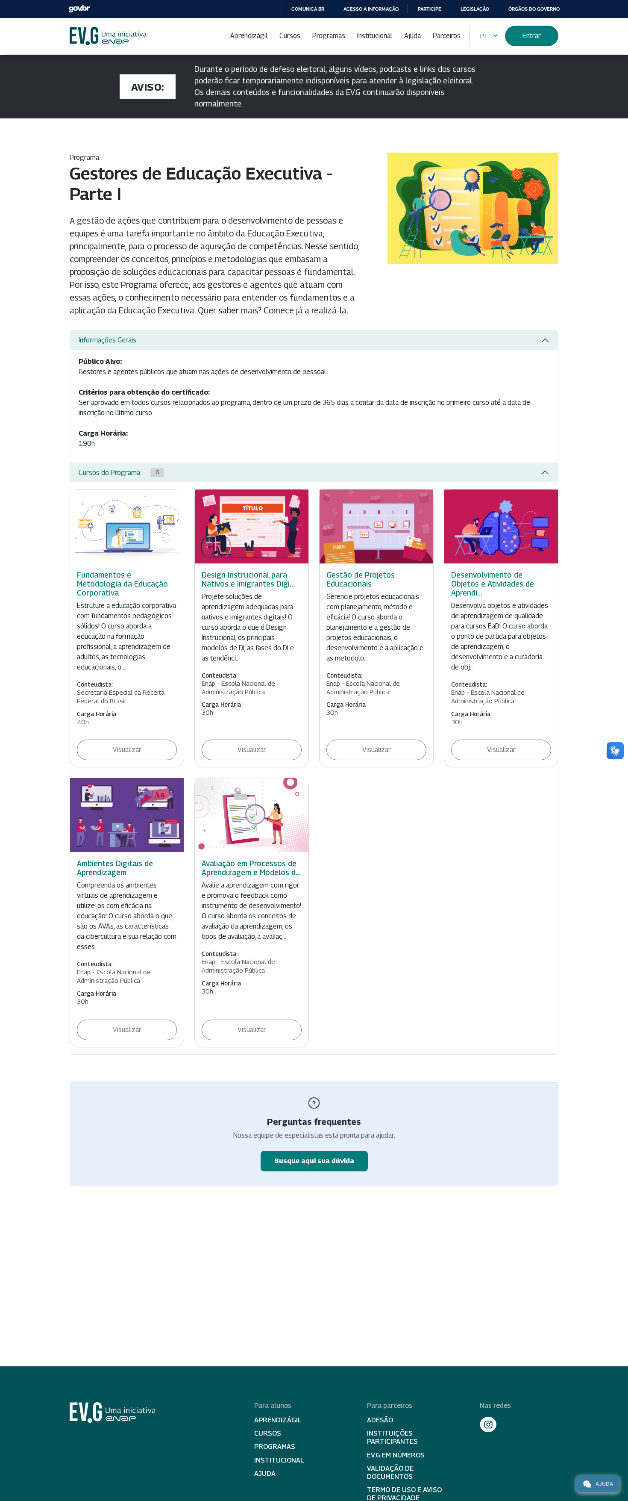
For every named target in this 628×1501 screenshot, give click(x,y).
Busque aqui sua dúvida (314, 1161)
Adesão (380, 1420)
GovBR (79, 9)
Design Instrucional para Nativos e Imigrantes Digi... (248, 579)
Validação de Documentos (390, 1472)
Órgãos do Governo (534, 9)
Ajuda (412, 36)
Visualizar (127, 750)
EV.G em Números (396, 1455)
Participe (429, 9)
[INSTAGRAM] (488, 1424)
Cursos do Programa (119, 473)
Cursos (289, 36)
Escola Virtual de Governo (108, 36)
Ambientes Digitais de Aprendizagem (115, 868)
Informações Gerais (107, 340)
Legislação (475, 9)
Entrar (531, 36)
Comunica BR (307, 9)
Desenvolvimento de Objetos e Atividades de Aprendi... (492, 583)
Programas (328, 36)
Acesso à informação (371, 9)
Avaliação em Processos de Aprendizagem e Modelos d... (251, 868)
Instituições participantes (392, 1437)
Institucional (374, 36)
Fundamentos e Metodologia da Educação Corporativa (122, 583)
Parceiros (447, 36)
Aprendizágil (248, 36)
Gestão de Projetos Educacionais (360, 579)
